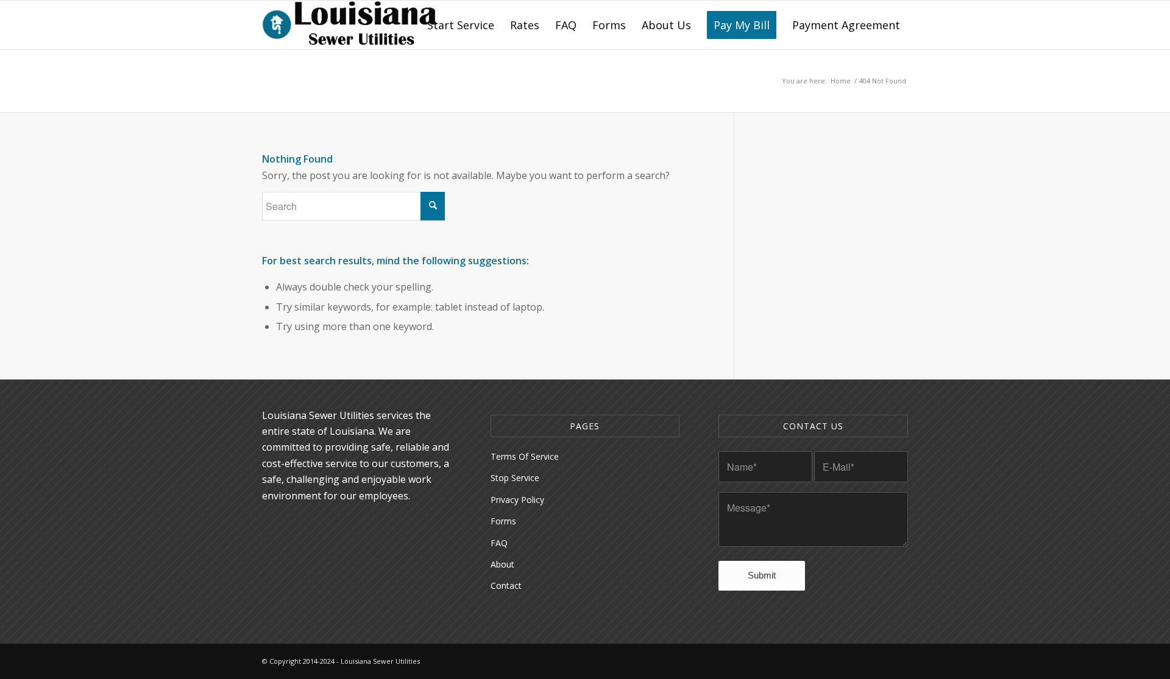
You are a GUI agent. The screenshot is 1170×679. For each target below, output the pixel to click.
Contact (506, 585)
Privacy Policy (517, 499)
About (502, 564)
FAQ (499, 543)
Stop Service (515, 478)
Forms (503, 521)
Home (841, 80)
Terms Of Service (525, 456)
